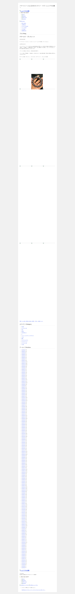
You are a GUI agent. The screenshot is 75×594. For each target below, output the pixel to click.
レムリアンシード (24, 341)
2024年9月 (23, 384)
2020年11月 (24, 452)
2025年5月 (23, 372)
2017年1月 (23, 521)
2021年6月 (23, 442)
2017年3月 (23, 518)
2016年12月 (24, 522)
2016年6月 (23, 531)
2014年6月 (23, 554)
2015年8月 (23, 543)
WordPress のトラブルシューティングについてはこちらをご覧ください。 (33, 589)
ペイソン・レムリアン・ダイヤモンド (28, 335)
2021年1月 (23, 449)
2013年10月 (24, 563)
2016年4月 (23, 534)
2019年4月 (23, 481)
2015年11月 (24, 540)
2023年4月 (23, 409)
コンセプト (25, 26)
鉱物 (22, 338)
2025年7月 (23, 369)
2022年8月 (23, 421)
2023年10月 (24, 400)
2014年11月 (24, 552)
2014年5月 (23, 555)
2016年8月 (23, 528)
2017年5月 (23, 515)
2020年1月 (23, 467)
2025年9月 (23, 366)
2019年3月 (23, 482)
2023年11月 (24, 399)
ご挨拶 (24, 24)
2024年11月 (24, 381)
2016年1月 (23, 539)
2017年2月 (23, 519)
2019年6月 (23, 478)
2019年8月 (23, 475)
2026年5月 (23, 354)
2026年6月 (23, 352)
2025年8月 (23, 367)
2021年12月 (24, 433)
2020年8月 (23, 457)
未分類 (23, 326)
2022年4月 (23, 427)
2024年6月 (23, 388)
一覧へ (36, 321)
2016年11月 (24, 524)
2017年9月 (23, 509)
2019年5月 (23, 479)
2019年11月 (24, 470)
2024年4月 (23, 391)
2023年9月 (23, 402)
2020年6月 (23, 460)
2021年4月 (23, 445)
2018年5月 (23, 497)
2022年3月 (23, 428)
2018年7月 (23, 494)
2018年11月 (24, 488)
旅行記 (23, 331)
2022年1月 (23, 431)
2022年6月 (23, 424)
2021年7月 (23, 440)
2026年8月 (23, 349)
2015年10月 (24, 542)
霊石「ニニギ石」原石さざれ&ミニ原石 (27, 321)
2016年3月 (23, 536)
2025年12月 (24, 361)
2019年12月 (24, 469)
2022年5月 (23, 425)
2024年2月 (23, 394)
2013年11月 (24, 561)
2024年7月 (23, 387)
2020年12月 (24, 451)
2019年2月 (23, 484)
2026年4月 (23, 355)
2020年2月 (23, 466)
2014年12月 (24, 551)
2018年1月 (23, 503)
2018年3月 (23, 500)
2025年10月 (24, 364)
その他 (23, 344)
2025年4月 (23, 373)
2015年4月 (23, 546)
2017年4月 (23, 516)
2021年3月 (23, 446)
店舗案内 (24, 30)
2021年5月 (23, 443)
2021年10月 (24, 436)
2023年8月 (23, 403)
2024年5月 (23, 390)
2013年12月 (24, 560)
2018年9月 (23, 491)
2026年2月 (23, 358)
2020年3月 (23, 464)
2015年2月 (23, 548)
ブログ (23, 29)
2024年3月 (23, 393)
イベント (24, 27)
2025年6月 (23, 370)
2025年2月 (23, 376)
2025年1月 (23, 378)
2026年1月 (23, 360)
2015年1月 (23, 549)
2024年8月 (23, 385)
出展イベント (40, 321)
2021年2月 (23, 448)
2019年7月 (23, 476)
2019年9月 (23, 473)
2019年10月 (24, 472)
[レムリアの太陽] (24, 11)
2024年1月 (23, 396)
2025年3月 (23, 375)
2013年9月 (23, 564)
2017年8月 (23, 510)
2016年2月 (23, 537)
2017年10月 (24, 507)
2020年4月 (23, 463)
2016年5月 (23, 533)
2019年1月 (23, 485)
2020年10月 (24, 454)
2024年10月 (24, 382)
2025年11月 (24, 363)
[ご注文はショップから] (24, 585)
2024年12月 (24, 379)
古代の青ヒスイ (24, 332)
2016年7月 (23, 530)
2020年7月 (23, 458)
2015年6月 (23, 545)
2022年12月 (24, 415)
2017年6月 (23, 513)
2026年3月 (23, 357)
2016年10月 (24, 525)
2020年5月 (23, 461)
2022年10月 (24, 418)
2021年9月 (23, 437)
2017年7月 (23, 512)
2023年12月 (24, 397)
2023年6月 (23, 406)
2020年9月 (23, 455)
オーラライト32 (24, 328)
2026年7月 (23, 351)
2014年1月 (23, 558)
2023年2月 (23, 412)
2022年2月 (23, 430)
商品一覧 (24, 23)
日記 (22, 329)
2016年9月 (23, 527)
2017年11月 (23, 506)
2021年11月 (23, 434)
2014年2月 (23, 557)
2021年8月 (23, 439)
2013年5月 (23, 567)
